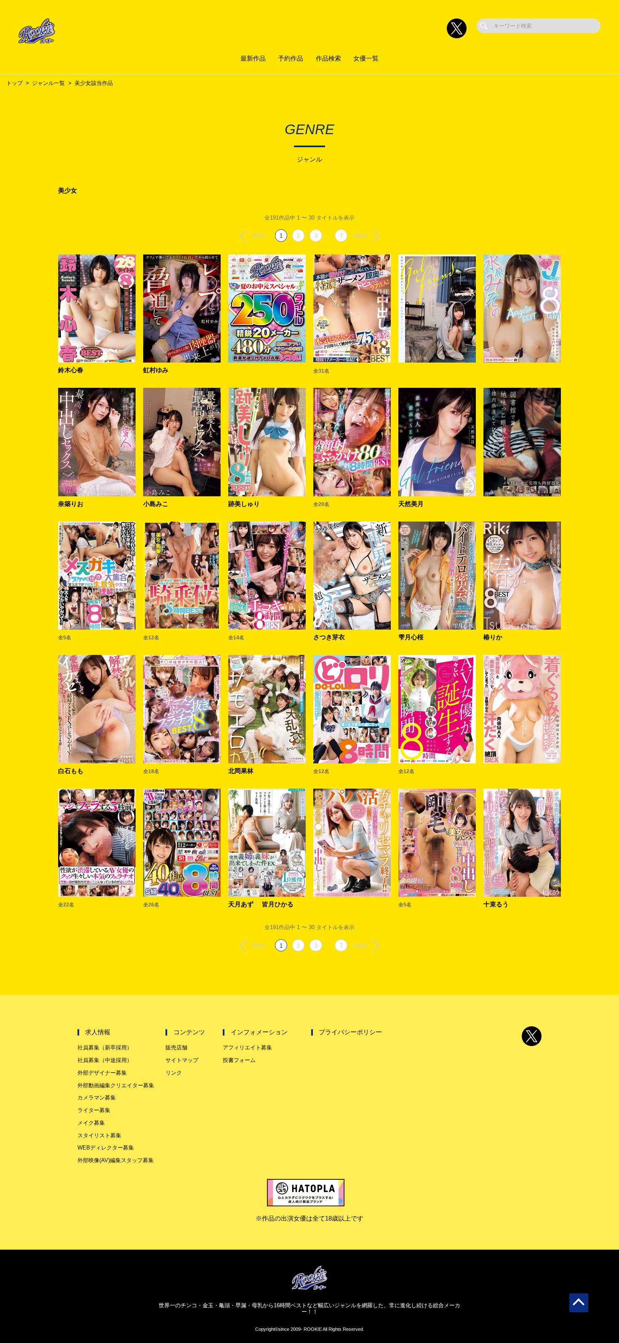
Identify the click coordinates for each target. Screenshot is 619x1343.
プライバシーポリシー (350, 1032)
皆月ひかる (277, 904)
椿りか (492, 637)
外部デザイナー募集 (102, 1073)
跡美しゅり (244, 504)
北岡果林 (240, 771)
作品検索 (328, 58)
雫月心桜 (411, 637)
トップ (14, 83)
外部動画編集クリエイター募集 (115, 1085)
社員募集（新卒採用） (104, 1047)
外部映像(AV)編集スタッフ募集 (115, 1160)
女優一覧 (366, 58)
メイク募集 (91, 1123)
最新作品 (253, 58)
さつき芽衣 (329, 637)
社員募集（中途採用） (104, 1060)
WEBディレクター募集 (105, 1147)
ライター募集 (93, 1110)
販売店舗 (176, 1047)
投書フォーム (239, 1060)
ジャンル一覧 (48, 83)
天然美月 (411, 504)
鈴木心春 (70, 370)
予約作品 (290, 58)
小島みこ (155, 504)
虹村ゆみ (155, 370)
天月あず (240, 904)
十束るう (496, 904)
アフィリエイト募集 (247, 1047)
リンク (173, 1073)
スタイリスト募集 (99, 1135)
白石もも (70, 771)
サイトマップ (181, 1060)
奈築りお (70, 504)
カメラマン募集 (96, 1097)
